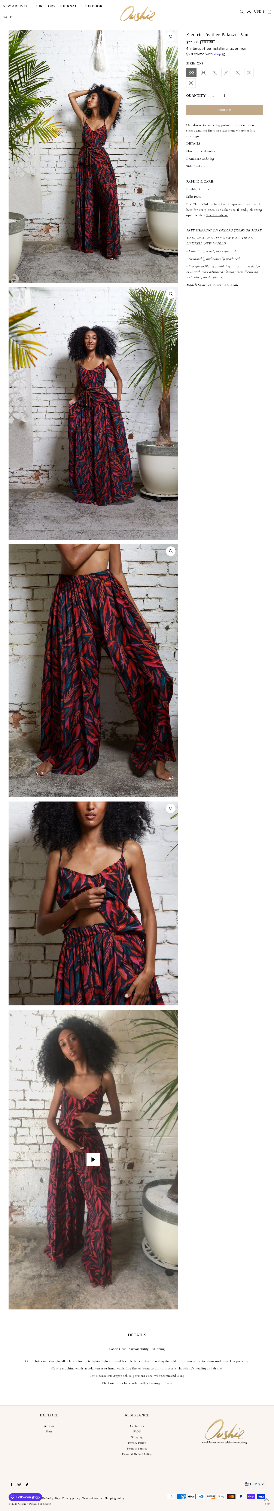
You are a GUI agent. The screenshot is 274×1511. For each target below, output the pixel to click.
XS (203, 72)
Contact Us (137, 1426)
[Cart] (269, 11)
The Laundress (217, 215)
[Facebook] (11, 1484)
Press (49, 1431)
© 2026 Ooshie (17, 1503)
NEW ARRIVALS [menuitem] (17, 6)
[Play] (93, 1159)
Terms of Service (137, 1448)
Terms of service (92, 1498)
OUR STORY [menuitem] (45, 6)
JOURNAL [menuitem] (68, 6)
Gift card (49, 1426)
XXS (191, 72)
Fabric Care (117, 1349)
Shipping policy (115, 1498)
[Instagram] (19, 1484)
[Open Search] (242, 11)
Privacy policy (71, 1498)
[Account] (249, 11)
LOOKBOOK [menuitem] (92, 6)
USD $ (259, 11)
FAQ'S (137, 1431)
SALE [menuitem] (7, 17)
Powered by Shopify (40, 1503)
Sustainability (139, 1349)
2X (191, 83)
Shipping (158, 1349)
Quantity (196, 95)
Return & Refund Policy (137, 1454)
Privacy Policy (137, 1442)
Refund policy (51, 1498)
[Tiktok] (27, 1484)
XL (249, 72)
